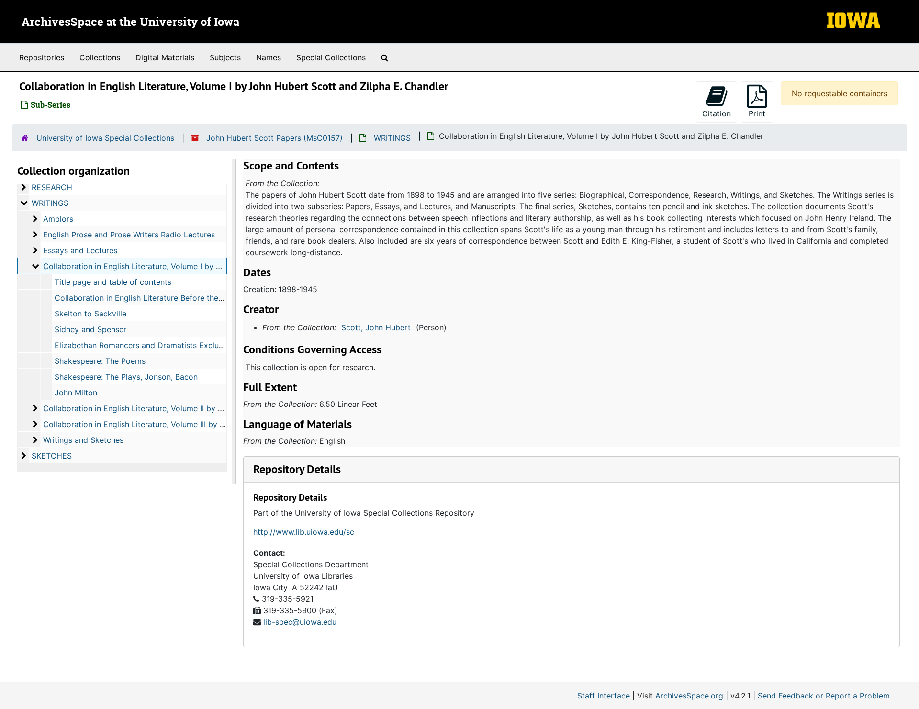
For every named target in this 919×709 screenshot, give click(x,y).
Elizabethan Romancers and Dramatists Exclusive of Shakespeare (173, 345)
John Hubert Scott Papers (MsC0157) (274, 138)
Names (268, 57)
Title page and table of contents (113, 282)
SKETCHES (52, 456)
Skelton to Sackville (90, 313)
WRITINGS (392, 138)
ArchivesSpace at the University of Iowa (130, 22)
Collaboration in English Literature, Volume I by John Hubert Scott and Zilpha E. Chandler (205, 266)
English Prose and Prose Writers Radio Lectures (129, 234)
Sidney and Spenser (90, 329)
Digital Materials (164, 57)
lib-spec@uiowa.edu (299, 622)
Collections (99, 57)
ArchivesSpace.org (689, 695)
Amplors (58, 219)
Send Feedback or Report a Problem (824, 695)
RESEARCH (52, 187)
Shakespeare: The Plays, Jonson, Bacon (126, 377)
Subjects (225, 57)
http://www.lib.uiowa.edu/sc (303, 532)
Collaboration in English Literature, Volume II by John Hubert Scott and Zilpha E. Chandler (206, 408)
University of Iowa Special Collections (105, 138)
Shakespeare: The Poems (100, 361)
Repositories (41, 57)
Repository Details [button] (297, 468)
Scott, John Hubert (376, 327)
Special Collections (331, 57)
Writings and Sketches (83, 440)
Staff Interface (603, 695)
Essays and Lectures (80, 250)
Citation (716, 113)
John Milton (76, 392)
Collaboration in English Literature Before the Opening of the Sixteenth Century (198, 298)
